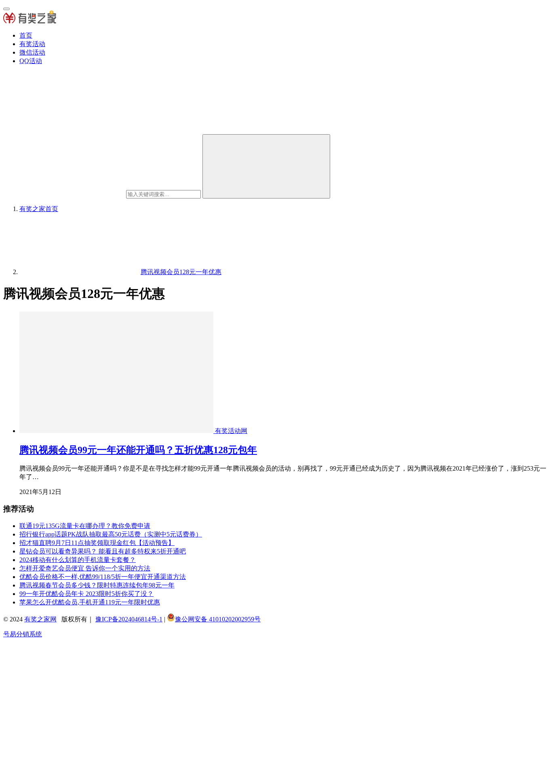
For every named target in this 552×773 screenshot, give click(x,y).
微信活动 (32, 52)
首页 (25, 35)
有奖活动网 (231, 430)
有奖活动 (32, 43)
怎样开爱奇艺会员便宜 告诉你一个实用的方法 (84, 568)
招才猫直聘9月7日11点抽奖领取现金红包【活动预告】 (97, 542)
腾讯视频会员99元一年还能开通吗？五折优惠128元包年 (138, 450)
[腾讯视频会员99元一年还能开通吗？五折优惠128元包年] (117, 430)
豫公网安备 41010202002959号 (218, 619)
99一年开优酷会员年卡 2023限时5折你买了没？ (86, 593)
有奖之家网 (40, 619)
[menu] (6, 9)
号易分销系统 (22, 634)
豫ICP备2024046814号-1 (128, 619)
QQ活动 (30, 60)
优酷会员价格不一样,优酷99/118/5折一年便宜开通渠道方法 (102, 576)
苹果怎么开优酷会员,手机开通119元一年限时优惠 (89, 602)
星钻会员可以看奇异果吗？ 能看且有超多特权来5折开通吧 (102, 551)
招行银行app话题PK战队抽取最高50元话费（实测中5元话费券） (110, 534)
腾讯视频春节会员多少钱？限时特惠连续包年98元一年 (97, 585)
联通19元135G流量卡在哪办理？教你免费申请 (84, 525)
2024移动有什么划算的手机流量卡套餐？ (77, 559)
